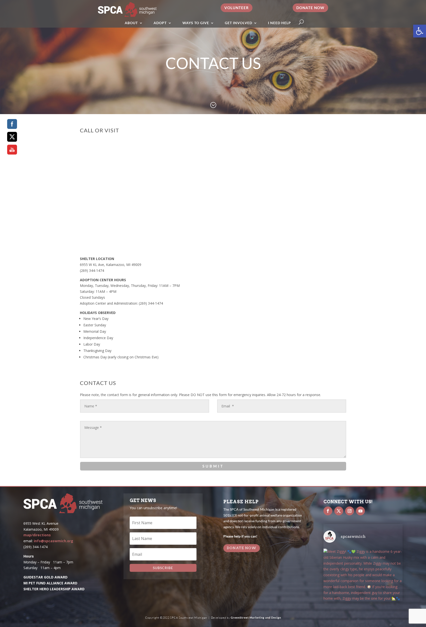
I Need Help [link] (279, 23)
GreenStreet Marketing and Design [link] (256, 617)
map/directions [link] (37, 535)
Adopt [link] (160, 23)
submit (213, 466)
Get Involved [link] (238, 23)
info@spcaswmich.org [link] (53, 541)
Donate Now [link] (310, 7)
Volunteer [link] (236, 7)
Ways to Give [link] (195, 23)
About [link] (131, 23)
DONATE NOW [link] (241, 548)
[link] (419, 31)
